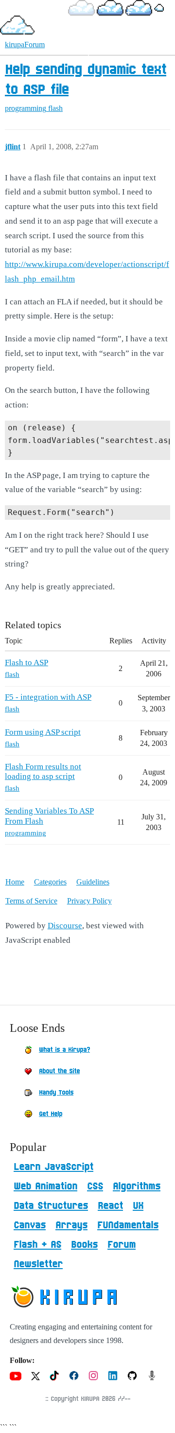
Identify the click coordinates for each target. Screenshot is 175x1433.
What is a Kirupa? (64, 1050)
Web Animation (45, 1186)
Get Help (50, 1114)
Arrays (71, 1225)
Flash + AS (37, 1245)
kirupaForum (25, 44)
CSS (95, 1186)
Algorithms (136, 1186)
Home (14, 882)
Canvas (30, 1225)
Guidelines (92, 882)
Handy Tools (56, 1093)
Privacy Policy (89, 901)
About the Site (59, 1071)
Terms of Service (31, 901)
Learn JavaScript (53, 1167)
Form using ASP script (43, 732)
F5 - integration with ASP (48, 697)
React (110, 1206)
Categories (50, 882)
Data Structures (51, 1206)
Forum (121, 1245)
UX (138, 1206)
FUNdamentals (127, 1225)
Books (84, 1245)
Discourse (65, 925)
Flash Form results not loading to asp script (43, 771)
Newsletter (38, 1264)
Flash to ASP (26, 662)
